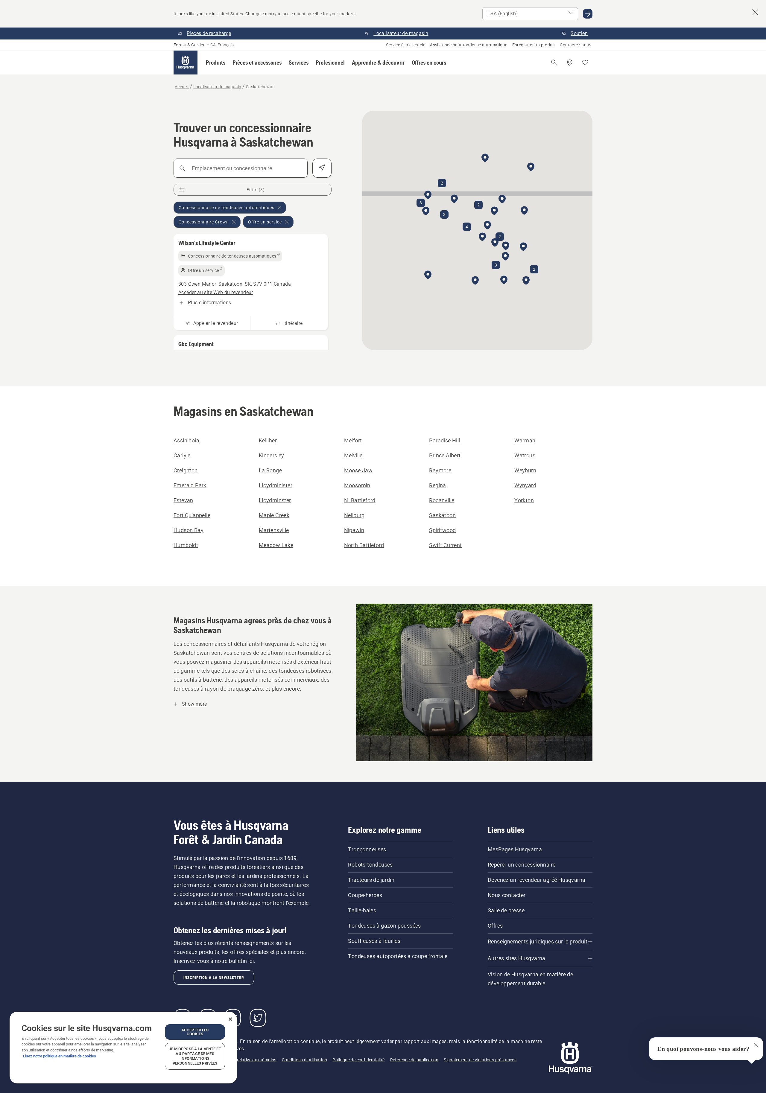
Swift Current (445, 545)
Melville (353, 455)
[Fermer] (230, 1019)
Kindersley (271, 455)
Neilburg (354, 515)
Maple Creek (274, 515)
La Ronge (270, 470)
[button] (215, 62)
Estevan (183, 500)
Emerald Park (190, 485)
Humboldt (186, 545)
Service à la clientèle (405, 44)
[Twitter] (258, 1018)
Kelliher (268, 440)
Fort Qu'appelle (192, 515)
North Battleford (364, 545)
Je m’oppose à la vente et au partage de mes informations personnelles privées (195, 1056)
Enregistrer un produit (533, 44)
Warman (524, 440)
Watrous (524, 455)
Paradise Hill (444, 440)
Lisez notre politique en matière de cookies (59, 1056)
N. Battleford (360, 500)
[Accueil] (185, 62)
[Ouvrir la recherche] (554, 62)
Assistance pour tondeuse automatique (468, 44)
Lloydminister (275, 485)
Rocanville (441, 500)
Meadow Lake (276, 545)
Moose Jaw (358, 470)
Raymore (440, 470)
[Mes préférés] (585, 62)
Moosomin (357, 485)
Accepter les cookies (195, 1032)
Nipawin (354, 530)
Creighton (186, 470)
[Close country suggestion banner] (755, 12)
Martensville (274, 530)
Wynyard (525, 485)
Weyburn (525, 470)
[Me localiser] (322, 168)
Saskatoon (442, 515)
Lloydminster (275, 500)
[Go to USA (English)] (587, 14)
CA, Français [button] (222, 44)
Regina (437, 485)
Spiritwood (442, 530)
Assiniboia (186, 440)
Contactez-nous (575, 44)
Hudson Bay (188, 530)
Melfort (353, 440)
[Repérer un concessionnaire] (570, 62)
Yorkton (524, 500)
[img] (230, 256)
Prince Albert (444, 455)
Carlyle (182, 455)
